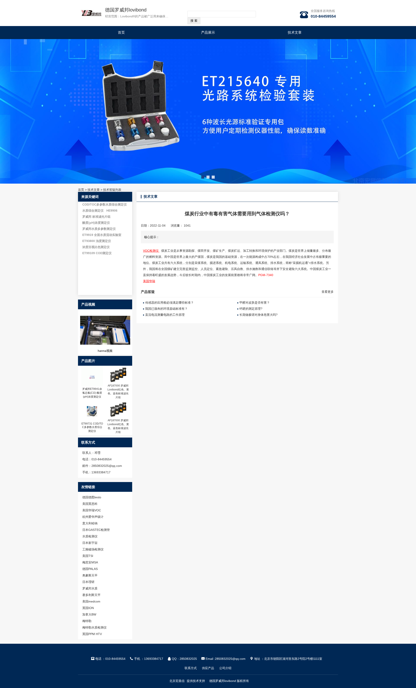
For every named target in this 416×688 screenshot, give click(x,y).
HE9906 (111, 210)
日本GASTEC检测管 (96, 530)
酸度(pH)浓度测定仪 (96, 222)
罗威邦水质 (90, 588)
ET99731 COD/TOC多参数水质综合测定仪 (92, 427)
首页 (121, 32)
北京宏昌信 (177, 681)
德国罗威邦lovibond (125, 10)
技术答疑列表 (112, 189)
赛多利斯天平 (91, 595)
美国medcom (91, 601)
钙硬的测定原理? (250, 308)
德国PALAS (90, 569)
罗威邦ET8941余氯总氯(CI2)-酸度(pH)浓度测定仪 (92, 392)
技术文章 (295, 32)
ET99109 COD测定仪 (97, 253)
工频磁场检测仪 (93, 549)
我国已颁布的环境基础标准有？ (166, 308)
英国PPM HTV (92, 634)
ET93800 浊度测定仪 (96, 241)
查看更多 (328, 291)
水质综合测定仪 (93, 210)
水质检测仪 (90, 536)
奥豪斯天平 (90, 575)
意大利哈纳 (90, 523)
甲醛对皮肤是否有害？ (254, 302)
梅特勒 (86, 621)
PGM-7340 (265, 275)
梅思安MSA (90, 562)
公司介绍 (225, 668)
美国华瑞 (149, 281)
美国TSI (87, 556)
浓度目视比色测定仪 (96, 247)
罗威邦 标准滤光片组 (96, 216)
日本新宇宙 (90, 543)
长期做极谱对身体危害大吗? (258, 314)
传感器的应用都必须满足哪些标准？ (169, 302)
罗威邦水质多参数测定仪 (99, 228)
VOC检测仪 (151, 250)
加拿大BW (89, 614)
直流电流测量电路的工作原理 (165, 314)
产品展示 (208, 32)
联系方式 (191, 668)
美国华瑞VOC (91, 510)
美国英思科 (90, 503)
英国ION (88, 608)
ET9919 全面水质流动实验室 (101, 235)
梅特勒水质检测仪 (94, 627)
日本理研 (88, 582)
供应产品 (208, 668)
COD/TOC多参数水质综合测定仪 (104, 204)
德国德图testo (91, 497)
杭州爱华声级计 (93, 516)
